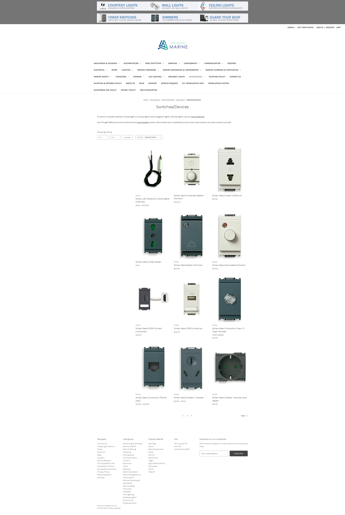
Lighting (126, 70)
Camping (172, 63)
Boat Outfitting (153, 63)
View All (151, 472)
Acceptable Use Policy (105, 90)
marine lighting (197, 117)
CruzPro (231, 63)
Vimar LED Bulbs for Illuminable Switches (152, 200)
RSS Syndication (148, 90)
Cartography (190, 63)
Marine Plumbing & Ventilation (222, 70)
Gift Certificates (305, 27)
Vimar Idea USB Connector (188, 328)
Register (330, 27)
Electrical (99, 70)
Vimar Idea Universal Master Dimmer (188, 197)
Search (291, 27)
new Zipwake (142, 122)
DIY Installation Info (193, 83)
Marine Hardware (146, 70)
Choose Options (153, 174)
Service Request (169, 83)
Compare (152, 169)
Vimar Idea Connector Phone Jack (151, 399)
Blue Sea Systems (156, 449)
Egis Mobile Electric (156, 463)
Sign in (319, 27)
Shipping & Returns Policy (108, 83)
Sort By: (140, 137)
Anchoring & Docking (105, 63)
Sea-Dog (152, 443)
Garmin (151, 455)
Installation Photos (218, 83)
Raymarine (153, 458)
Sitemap (101, 477)
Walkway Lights (176, 76)
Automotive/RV (131, 63)
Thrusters (121, 76)
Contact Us (235, 76)
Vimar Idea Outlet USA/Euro (227, 195)
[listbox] (153, 137)
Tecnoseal (152, 466)
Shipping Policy (217, 76)
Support (152, 83)
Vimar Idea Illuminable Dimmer (229, 265)
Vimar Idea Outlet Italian (148, 262)
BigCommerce (111, 506)
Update (127, 137)
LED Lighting (155, 76)
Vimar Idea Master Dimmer (188, 265)
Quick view (151, 164)
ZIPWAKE (137, 76)
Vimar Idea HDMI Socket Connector (149, 330)
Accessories (195, 76)
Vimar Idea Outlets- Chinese (188, 397)
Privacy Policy (128, 90)
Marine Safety (101, 76)
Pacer (150, 452)
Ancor (151, 446)
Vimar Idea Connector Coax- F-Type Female (228, 330)
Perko (150, 469)
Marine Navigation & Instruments (181, 70)
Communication (212, 63)
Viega (150, 460)
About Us (130, 83)
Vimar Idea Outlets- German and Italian (229, 399)
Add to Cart (192, 174)
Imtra (114, 70)
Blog (141, 83)
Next (243, 416)
